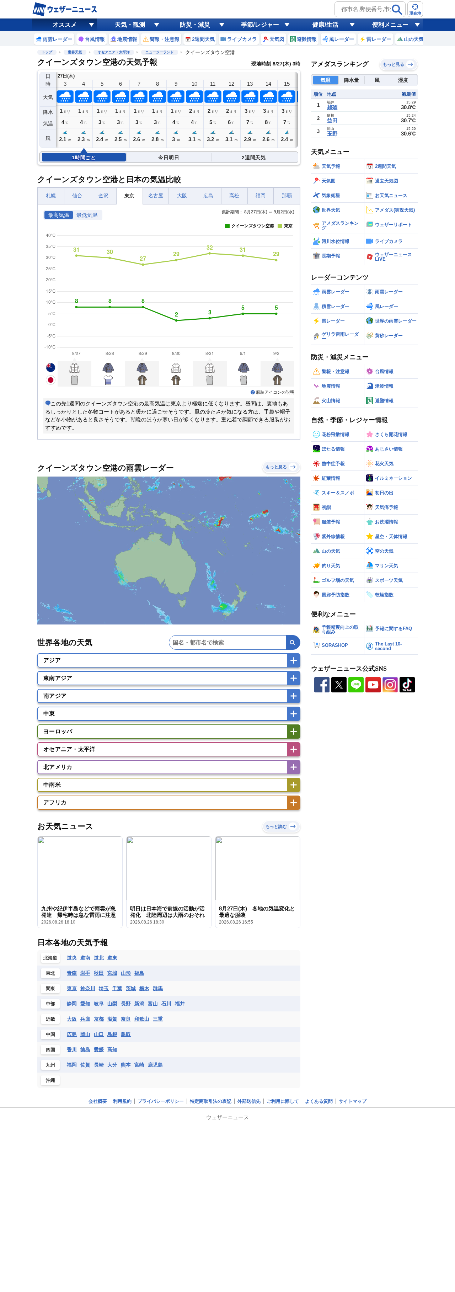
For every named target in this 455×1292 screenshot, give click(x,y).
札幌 (51, 195)
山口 (99, 1034)
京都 (99, 1018)
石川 (166, 1003)
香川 (72, 1049)
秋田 (99, 973)
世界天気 (75, 52)
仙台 (77, 195)
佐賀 (85, 1064)
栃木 (144, 988)
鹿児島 (155, 1064)
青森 (72, 973)
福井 (180, 1003)
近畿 (50, 1019)
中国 (50, 1034)
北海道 (50, 958)
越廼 (332, 107)
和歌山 (141, 1018)
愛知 (85, 1003)
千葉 (117, 988)
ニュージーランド (159, 52)
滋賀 (112, 1018)
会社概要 (98, 1101)
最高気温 (58, 215)
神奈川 (87, 988)
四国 (50, 1049)
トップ (47, 52)
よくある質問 (319, 1101)
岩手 (85, 973)
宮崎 (139, 1064)
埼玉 (104, 988)
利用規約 (122, 1101)
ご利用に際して (283, 1101)
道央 (72, 957)
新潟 (139, 1003)
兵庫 (85, 1018)
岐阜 (99, 1003)
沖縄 (50, 1080)
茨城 (131, 988)
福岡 (261, 195)
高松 (234, 195)
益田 (332, 120)
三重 (158, 1018)
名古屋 (155, 195)
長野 (126, 1003)
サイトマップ (352, 1101)
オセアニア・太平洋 (114, 52)
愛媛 (99, 1049)
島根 (112, 1034)
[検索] (397, 9)
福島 (139, 973)
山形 (126, 973)
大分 (112, 1064)
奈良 (126, 1018)
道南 (85, 957)
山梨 (112, 1003)
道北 (99, 957)
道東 (112, 957)
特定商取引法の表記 (210, 1101)
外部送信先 (249, 1101)
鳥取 (126, 1034)
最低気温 (87, 215)
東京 (129, 195)
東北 (50, 973)
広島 (208, 195)
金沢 (103, 195)
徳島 (85, 1049)
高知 (112, 1049)
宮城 (112, 973)
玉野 (332, 133)
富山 (153, 1003)
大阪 (182, 195)
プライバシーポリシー (161, 1101)
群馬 (158, 988)
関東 (50, 988)
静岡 (72, 1003)
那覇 (287, 195)
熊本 (126, 1064)
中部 (50, 1003)
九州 (50, 1065)
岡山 (85, 1034)
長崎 (99, 1064)
